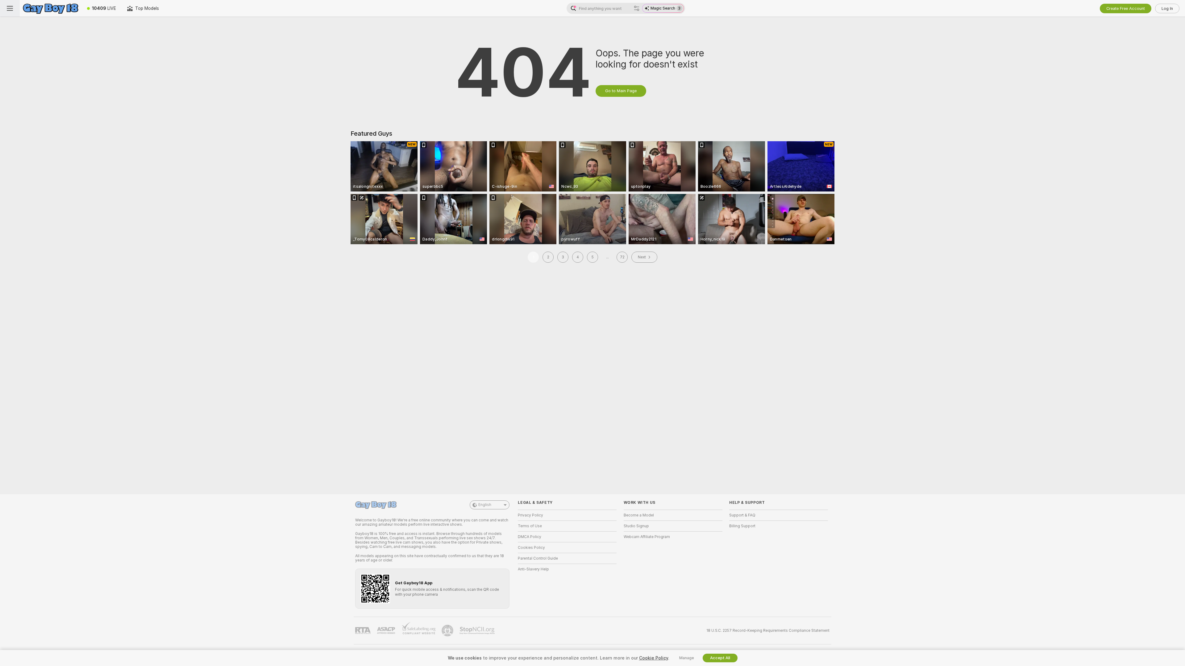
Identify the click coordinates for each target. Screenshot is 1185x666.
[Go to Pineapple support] (448, 630)
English (484, 505)
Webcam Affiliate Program (647, 537)
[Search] (636, 8)
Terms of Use (530, 526)
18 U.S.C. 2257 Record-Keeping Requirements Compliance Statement (768, 630)
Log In (1167, 8)
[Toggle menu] (10, 8)
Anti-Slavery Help (533, 569)
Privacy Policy (530, 515)
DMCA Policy (529, 537)
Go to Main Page (621, 90)
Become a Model (639, 515)
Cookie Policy (653, 658)
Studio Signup (636, 526)
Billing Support (742, 526)
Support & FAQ (742, 515)
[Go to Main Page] (50, 8)
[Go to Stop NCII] (477, 630)
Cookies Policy (531, 547)
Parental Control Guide (538, 558)
